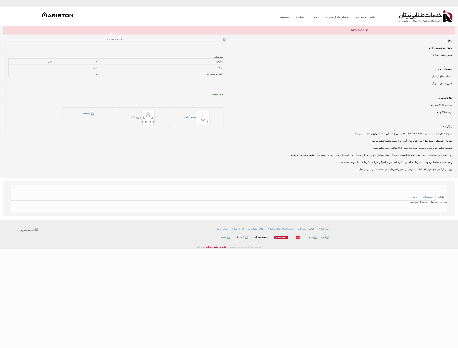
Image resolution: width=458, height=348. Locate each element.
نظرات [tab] (441, 197)
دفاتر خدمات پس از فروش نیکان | (247, 228)
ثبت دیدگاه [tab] (428, 197)
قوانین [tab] (415, 197)
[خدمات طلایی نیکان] (418, 16)
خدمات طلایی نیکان (216, 246)
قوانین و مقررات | (305, 228)
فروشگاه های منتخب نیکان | (280, 228)
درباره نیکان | (324, 228)
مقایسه (86, 113)
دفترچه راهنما (190, 117)
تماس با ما (222, 228)
